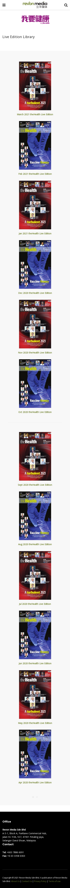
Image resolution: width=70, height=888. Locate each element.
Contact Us (27, 881)
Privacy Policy (40, 881)
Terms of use (55, 881)
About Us (15, 881)
